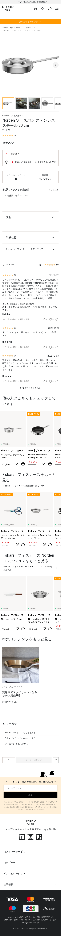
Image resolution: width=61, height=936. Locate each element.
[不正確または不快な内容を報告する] (57, 319)
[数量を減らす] (4, 760)
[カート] (49, 8)
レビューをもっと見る (30, 387)
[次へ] (56, 65)
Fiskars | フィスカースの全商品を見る (21, 485)
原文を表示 (24, 319)
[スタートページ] (8, 8)
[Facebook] (22, 836)
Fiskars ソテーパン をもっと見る (20, 738)
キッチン (5, 27)
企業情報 (8, 884)
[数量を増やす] (13, 760)
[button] (9, 135)
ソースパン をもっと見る (16, 744)
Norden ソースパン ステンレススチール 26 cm (22, 30)
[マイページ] (35, 8)
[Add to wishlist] (17, 464)
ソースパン (30, 27)
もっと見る (53, 189)
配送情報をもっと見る (45, 162)
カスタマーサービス (14, 851)
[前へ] (5, 65)
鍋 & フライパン (17, 27)
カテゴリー (10, 862)
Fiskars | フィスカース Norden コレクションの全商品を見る (28, 568)
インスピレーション (14, 873)
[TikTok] (39, 836)
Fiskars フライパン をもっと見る (20, 732)
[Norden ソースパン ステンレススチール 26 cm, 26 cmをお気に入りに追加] (56, 760)
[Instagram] (30, 836)
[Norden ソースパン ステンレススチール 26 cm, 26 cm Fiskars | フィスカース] (30, 64)
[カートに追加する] (23, 464)
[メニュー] (56, 8)
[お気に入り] (42, 8)
